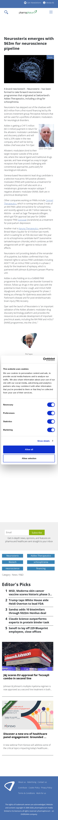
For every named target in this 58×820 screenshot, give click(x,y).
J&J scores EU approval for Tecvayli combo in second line (26, 677)
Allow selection (29, 458)
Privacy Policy (46, 787)
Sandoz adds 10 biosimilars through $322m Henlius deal (27, 611)
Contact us (42, 782)
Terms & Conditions (26, 793)
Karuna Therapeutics (28, 228)
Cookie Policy (34, 787)
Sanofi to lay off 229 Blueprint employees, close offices (28, 629)
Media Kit (50, 2)
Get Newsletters (34, 2)
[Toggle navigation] (7, 12)
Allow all (29, 449)
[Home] (27, 12)
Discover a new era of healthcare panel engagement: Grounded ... (25, 735)
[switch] (51, 413)
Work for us (41, 793)
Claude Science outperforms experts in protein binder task (29, 620)
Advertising (31, 782)
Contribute (22, 787)
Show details (43, 441)
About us (22, 782)
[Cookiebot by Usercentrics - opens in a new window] (43, 359)
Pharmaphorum (9, 786)
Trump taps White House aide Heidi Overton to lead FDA (29, 601)
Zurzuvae (22, 219)
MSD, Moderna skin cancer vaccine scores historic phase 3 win (29, 594)
